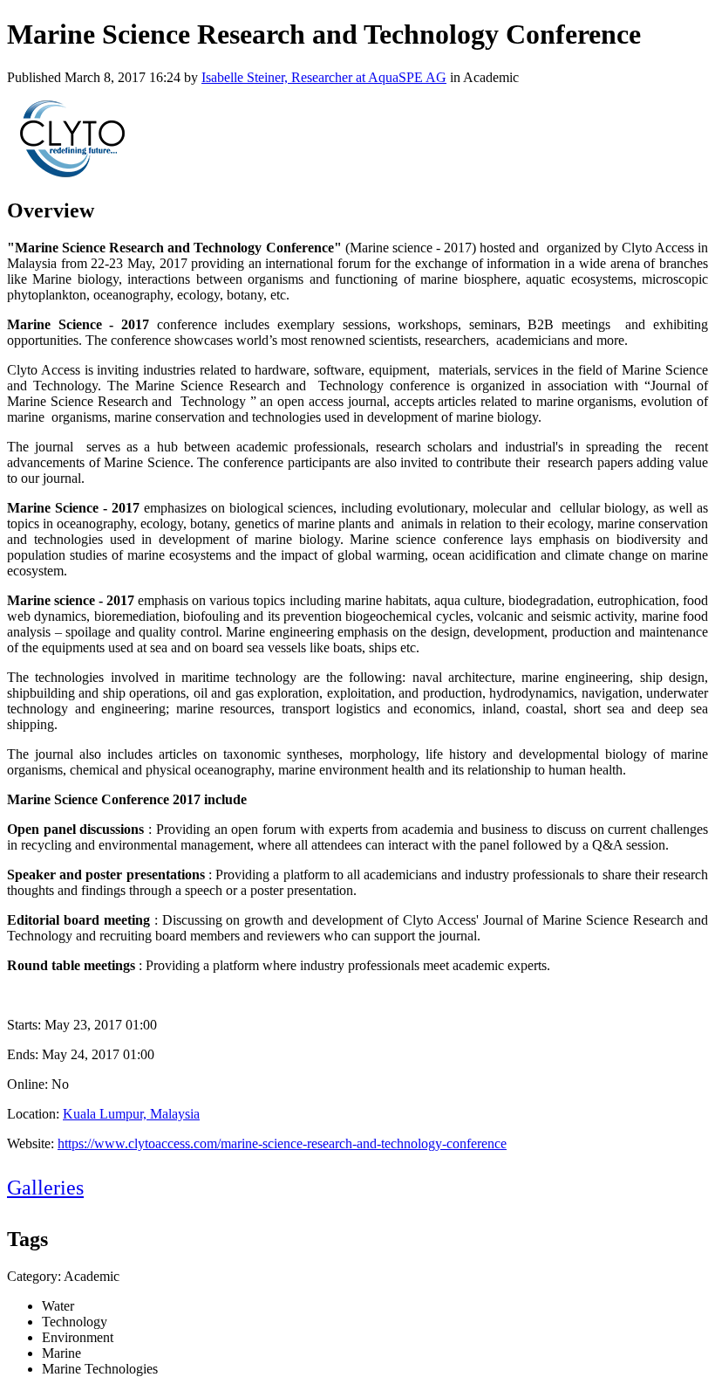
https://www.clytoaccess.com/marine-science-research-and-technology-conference (282, 1143)
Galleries (45, 1187)
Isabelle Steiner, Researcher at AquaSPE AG (323, 77)
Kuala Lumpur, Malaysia (131, 1113)
